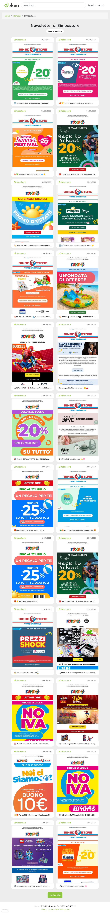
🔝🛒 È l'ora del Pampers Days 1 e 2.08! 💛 (76, 245)
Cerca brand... (27, 9)
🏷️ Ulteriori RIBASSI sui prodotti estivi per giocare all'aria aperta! (32, 245)
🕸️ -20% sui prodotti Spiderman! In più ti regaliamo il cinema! (77, 743)
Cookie (50, 909)
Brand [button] (91, 5)
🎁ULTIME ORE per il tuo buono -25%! (29, 530)
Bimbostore (20, 39)
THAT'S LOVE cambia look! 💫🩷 (72, 459)
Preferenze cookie (61, 909)
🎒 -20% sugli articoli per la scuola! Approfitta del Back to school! (77, 174)
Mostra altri (55, 895)
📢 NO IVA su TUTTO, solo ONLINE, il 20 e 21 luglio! (77, 815)
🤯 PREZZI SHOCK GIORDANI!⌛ (26, 672)
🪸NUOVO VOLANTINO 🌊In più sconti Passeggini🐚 (32, 316)
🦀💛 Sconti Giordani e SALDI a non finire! (76, 103)
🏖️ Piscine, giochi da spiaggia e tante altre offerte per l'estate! (77, 316)
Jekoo (7, 16)
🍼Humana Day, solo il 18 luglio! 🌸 (73, 886)
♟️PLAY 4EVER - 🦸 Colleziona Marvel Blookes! (32, 387)
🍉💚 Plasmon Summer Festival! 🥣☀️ (29, 174)
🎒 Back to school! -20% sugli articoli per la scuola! (77, 601)
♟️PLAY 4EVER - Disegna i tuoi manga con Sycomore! (77, 672)
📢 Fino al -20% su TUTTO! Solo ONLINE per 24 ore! (32, 459)
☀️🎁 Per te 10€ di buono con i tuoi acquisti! (32, 815)
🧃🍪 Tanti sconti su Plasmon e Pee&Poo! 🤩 (77, 530)
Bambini (17, 16)
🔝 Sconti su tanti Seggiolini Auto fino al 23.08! (32, 103)
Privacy (5, 910)
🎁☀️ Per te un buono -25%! (25, 601)
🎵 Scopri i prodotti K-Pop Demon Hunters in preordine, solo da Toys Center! (32, 886)
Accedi (101, 5)
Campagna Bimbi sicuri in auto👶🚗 (73, 387)
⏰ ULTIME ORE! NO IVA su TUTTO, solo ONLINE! (32, 743)
